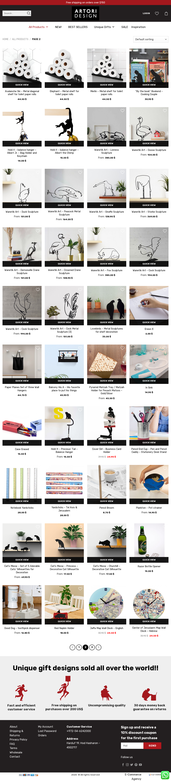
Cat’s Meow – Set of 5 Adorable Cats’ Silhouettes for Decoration (22, 569)
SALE (124, 27)
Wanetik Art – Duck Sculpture (22, 211)
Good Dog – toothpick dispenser (22, 628)
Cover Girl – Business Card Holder (106, 451)
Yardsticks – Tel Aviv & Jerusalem (64, 509)
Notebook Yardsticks (22, 507)
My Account (45, 726)
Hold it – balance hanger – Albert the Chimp (64, 151)
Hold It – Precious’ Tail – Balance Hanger (64, 451)
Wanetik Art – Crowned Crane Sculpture (64, 272)
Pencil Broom (106, 507)
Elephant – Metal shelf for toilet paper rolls (64, 93)
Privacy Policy (18, 739)
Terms (13, 748)
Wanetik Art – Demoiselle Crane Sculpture (22, 272)
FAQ (12, 744)
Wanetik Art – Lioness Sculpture (106, 151)
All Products (37, 27)
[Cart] (166, 13)
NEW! (58, 27)
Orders (42, 735)
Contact (15, 756)
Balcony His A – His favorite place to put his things (64, 389)
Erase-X (149, 329)
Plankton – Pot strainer (149, 507)
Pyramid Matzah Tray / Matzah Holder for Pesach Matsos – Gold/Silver (106, 390)
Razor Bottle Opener (149, 566)
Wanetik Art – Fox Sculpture (106, 270)
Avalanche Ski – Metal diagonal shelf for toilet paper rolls (22, 93)
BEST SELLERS (78, 27)
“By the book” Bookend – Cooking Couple (149, 93)
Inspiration (138, 27)
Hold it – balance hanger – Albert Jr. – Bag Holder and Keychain (22, 153)
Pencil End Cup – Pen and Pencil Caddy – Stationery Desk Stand (149, 451)
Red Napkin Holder (64, 628)
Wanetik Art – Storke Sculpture (149, 211)
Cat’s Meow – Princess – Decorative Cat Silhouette (64, 568)
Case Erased (22, 449)
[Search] (28, 13)
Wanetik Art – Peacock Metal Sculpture (64, 213)
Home (6, 39)
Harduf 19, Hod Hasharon (82, 743)
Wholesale (16, 752)
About (13, 726)
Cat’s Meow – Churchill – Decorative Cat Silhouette (106, 568)
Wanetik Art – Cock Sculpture (149, 270)
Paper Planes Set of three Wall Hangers (22, 389)
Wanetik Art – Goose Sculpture (149, 150)
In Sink (149, 387)
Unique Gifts (102, 27)
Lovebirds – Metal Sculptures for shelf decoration (106, 330)
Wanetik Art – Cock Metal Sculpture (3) (64, 330)
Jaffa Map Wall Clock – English (106, 628)
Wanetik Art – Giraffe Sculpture (106, 211)
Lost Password (47, 731)
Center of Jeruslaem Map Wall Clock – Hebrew (149, 629)
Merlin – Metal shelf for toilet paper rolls (106, 93)
